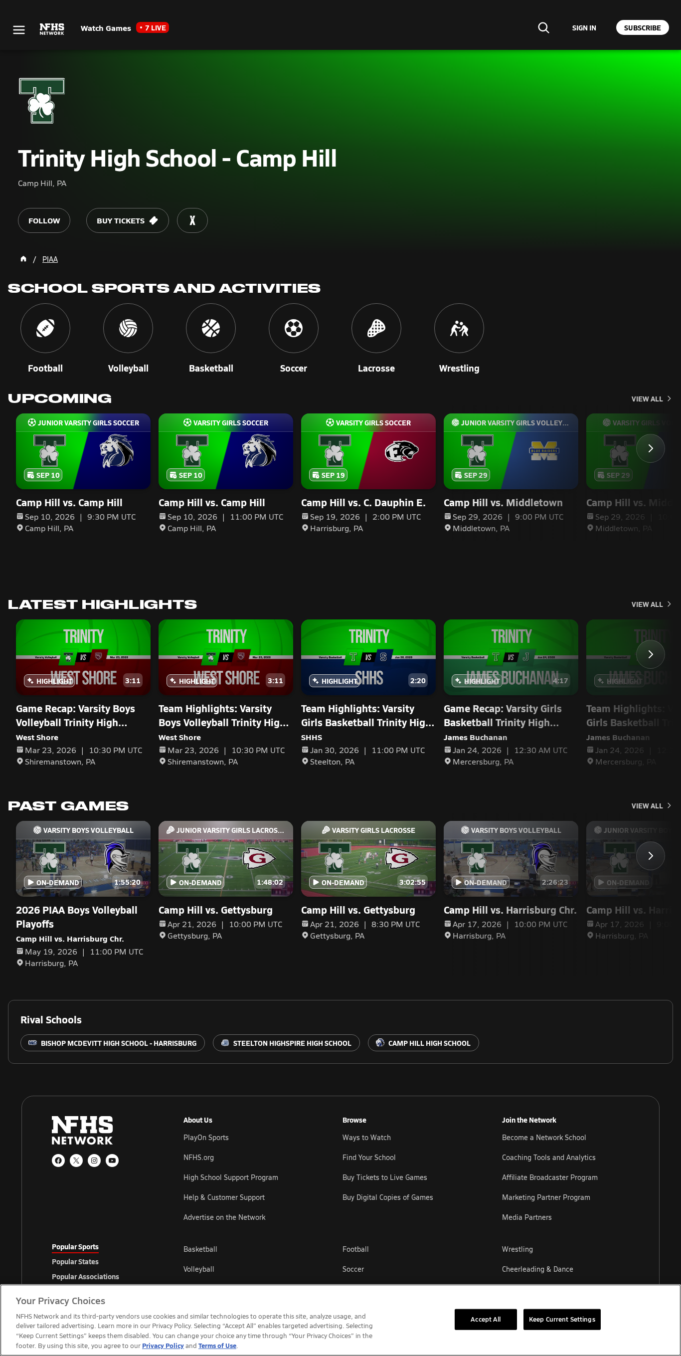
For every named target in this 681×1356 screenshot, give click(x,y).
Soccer (353, 1269)
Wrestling (517, 1249)
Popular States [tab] (75, 1261)
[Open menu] (19, 30)
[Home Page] (23, 259)
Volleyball (198, 1269)
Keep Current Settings (562, 1319)
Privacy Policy (163, 1345)
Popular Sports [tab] (75, 1246)
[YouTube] (112, 1160)
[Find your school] (543, 27)
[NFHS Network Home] (52, 29)
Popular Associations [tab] (85, 1276)
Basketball (200, 1249)
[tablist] (102, 1261)
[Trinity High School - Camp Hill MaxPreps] (192, 220)
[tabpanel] (406, 1269)
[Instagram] (94, 1160)
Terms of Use (217, 1345)
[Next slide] (650, 448)
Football (355, 1249)
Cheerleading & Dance (537, 1269)
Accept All (486, 1319)
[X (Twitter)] (76, 1160)
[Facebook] (58, 1160)
